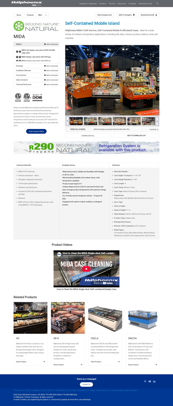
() (145, 4)
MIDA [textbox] (40, 15)
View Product (21, 362)
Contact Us (86, 384)
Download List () (148, 15)
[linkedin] (154, 381)
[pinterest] (145, 381)
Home (19, 15)
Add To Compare (125, 15)
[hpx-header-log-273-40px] (27, 2)
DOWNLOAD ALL (88, 136)
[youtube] (150, 381)
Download (153, 129)
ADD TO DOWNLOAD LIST (136, 136)
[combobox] (43, 16)
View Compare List (104, 15)
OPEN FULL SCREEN (77, 129)
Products (30, 15)
